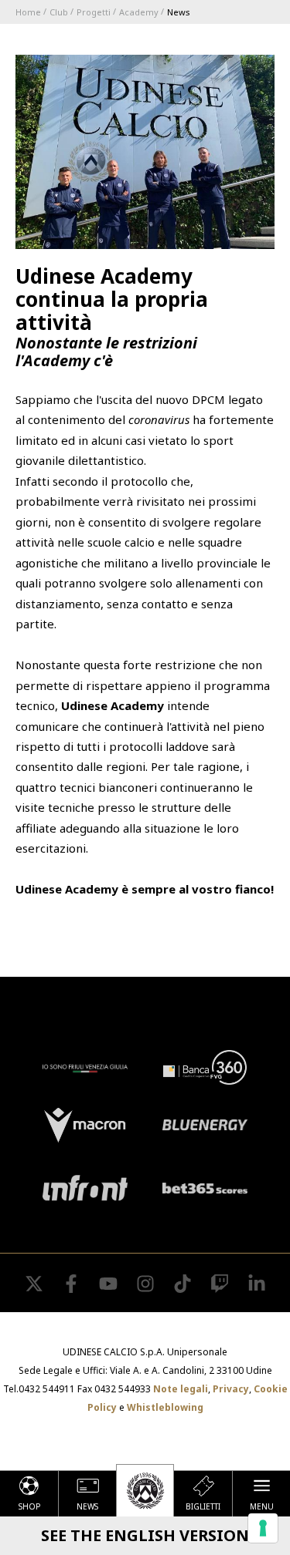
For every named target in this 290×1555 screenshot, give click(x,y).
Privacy (231, 1388)
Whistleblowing (165, 1407)
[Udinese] (145, 1490)
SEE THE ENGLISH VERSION (145, 1535)
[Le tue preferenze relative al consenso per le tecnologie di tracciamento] (263, 1528)
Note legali (180, 1388)
